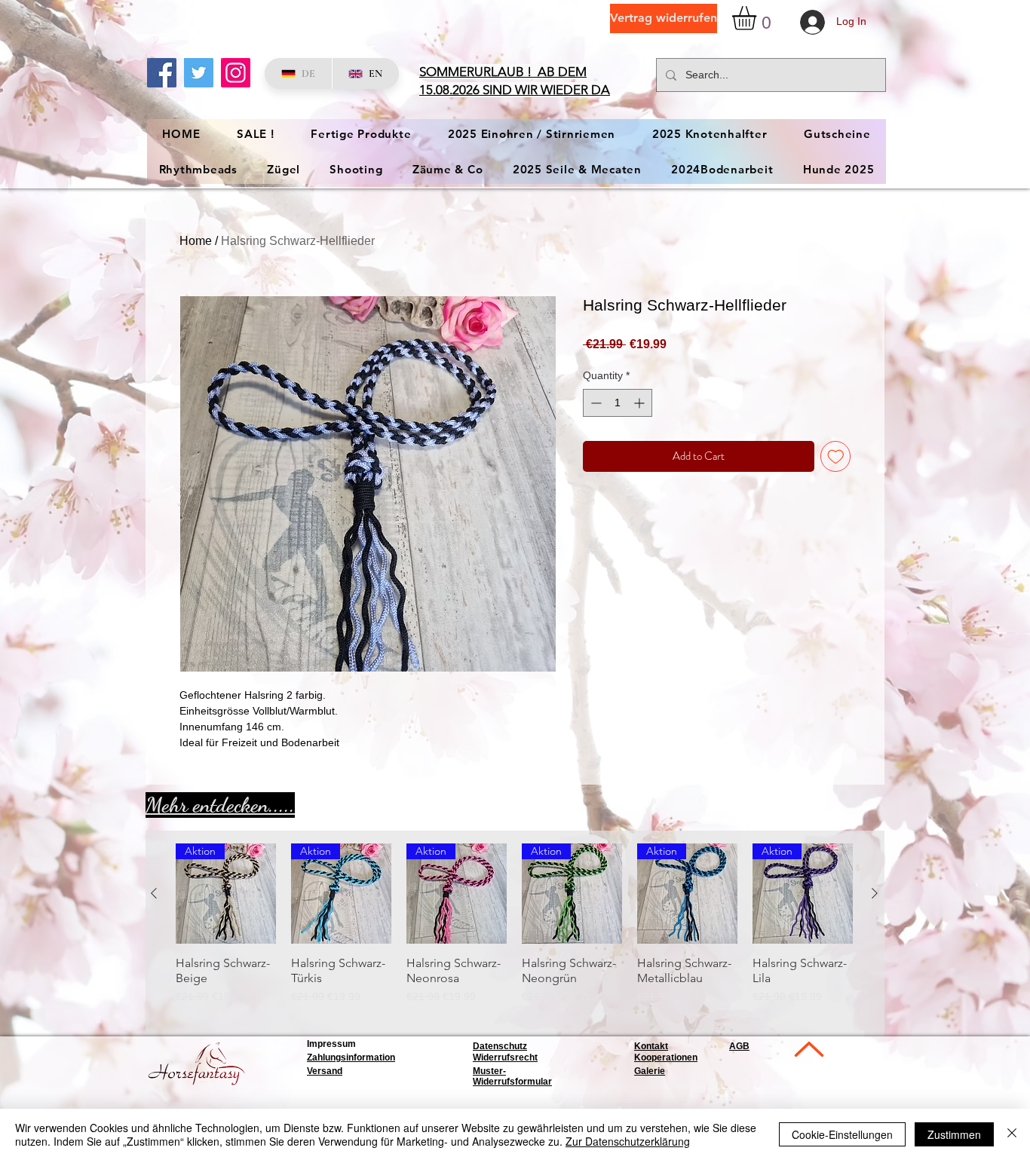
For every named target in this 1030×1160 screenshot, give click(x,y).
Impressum (331, 1044)
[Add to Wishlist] (835, 456)
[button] (758, 18)
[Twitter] (198, 72)
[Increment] (640, 403)
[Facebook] (161, 72)
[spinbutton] (617, 403)
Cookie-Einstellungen (842, 1134)
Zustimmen (954, 1134)
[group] (514, 932)
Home (195, 240)
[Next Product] (875, 893)
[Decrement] (594, 403)
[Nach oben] (807, 1049)
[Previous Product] (154, 893)
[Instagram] (235, 72)
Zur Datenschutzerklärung (628, 1141)
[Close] (1012, 1134)
